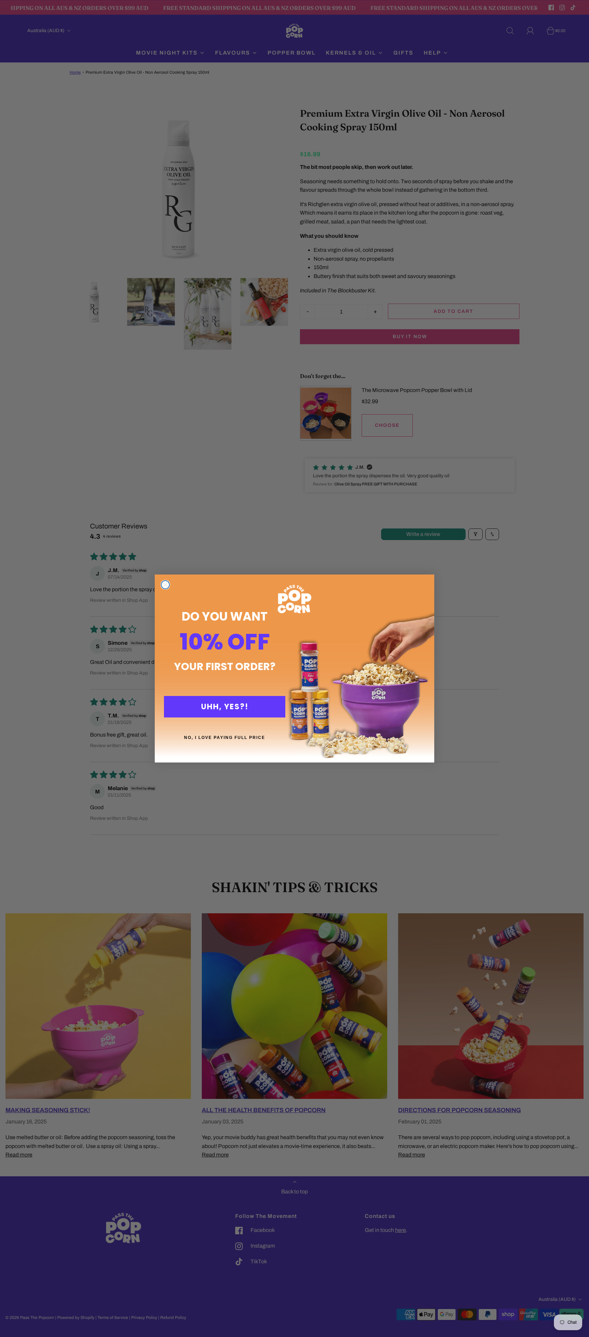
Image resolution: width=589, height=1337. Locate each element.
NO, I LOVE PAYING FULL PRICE (224, 737)
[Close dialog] (165, 585)
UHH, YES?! (224, 706)
